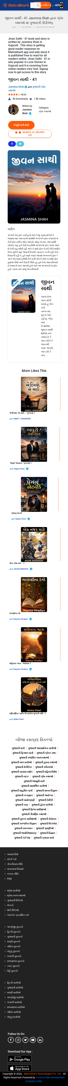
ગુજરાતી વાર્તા (18, 748)
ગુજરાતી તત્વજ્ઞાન (24, 795)
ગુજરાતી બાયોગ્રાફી (25, 800)
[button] (38, 5)
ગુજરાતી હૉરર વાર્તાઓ (42, 804)
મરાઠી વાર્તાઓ (14, 992)
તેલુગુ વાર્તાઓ (13, 1016)
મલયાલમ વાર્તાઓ (16, 1007)
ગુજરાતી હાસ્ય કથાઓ (46, 762)
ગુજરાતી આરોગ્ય (44, 795)
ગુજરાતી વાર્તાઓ (15, 987)
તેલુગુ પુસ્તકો (13, 951)
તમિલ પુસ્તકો (13, 946)
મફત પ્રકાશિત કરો (42, 5)
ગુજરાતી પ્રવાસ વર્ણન (21, 771)
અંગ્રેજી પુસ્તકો (15, 926)
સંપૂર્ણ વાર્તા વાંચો (21, 125)
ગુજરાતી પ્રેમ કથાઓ (42, 776)
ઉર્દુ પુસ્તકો (12, 970)
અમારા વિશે (12, 854)
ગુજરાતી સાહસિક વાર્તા (21, 790)
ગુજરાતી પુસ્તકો (15, 936)
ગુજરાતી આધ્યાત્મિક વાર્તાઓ (42, 748)
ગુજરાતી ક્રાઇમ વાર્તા (44, 837)
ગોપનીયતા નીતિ (15, 864)
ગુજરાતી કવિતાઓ (44, 767)
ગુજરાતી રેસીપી (45, 800)
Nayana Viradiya (21, 619)
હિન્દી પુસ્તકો (13, 931)
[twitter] (25, 1040)
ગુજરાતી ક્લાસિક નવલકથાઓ (34, 757)
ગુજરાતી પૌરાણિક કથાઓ (34, 814)
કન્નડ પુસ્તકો (13, 966)
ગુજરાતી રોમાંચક (48, 818)
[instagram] (18, 1040)
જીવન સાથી (47, 285)
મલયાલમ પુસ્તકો (15, 961)
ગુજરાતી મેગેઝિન (23, 767)
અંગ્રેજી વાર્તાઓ (15, 997)
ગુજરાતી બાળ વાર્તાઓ (21, 762)
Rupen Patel (19, 469)
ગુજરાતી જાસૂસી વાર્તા (34, 781)
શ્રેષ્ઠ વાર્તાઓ (13, 890)
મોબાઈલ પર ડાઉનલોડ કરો (33, 133)
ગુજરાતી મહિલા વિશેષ (46, 771)
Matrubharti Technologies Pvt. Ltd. (43, 1073)
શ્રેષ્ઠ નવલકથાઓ (16, 895)
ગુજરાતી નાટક (22, 776)
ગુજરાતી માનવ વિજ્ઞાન (46, 790)
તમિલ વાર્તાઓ (14, 1012)
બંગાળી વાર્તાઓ (14, 1002)
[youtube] (33, 1040)
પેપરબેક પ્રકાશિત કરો (18, 915)
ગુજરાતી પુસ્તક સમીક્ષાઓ (24, 818)
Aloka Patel (19, 719)
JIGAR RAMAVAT (21, 569)
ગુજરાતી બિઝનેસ (48, 823)
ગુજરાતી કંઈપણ (22, 837)
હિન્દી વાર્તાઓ (14, 982)
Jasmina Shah (16, 86)
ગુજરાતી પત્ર (21, 804)
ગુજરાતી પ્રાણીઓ (45, 828)
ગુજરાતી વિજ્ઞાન (47, 833)
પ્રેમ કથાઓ (45, 111)
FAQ (9, 878)
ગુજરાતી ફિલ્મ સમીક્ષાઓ (34, 809)
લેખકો (10, 905)
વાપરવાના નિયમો (15, 869)
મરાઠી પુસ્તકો (13, 941)
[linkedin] (40, 1040)
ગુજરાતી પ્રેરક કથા (46, 752)
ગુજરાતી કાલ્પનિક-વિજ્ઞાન (23, 823)
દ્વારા (11, 419)
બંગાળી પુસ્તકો (14, 956)
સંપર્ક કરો (12, 859)
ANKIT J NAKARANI (22, 419)
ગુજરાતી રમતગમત (23, 828)
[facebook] (11, 1040)
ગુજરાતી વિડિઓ (15, 900)
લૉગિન (58, 5)
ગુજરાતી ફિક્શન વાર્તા (22, 752)
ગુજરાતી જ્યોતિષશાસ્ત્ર (24, 833)
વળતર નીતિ (12, 873)
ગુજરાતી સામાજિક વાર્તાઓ (34, 785)
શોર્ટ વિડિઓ (13, 910)
